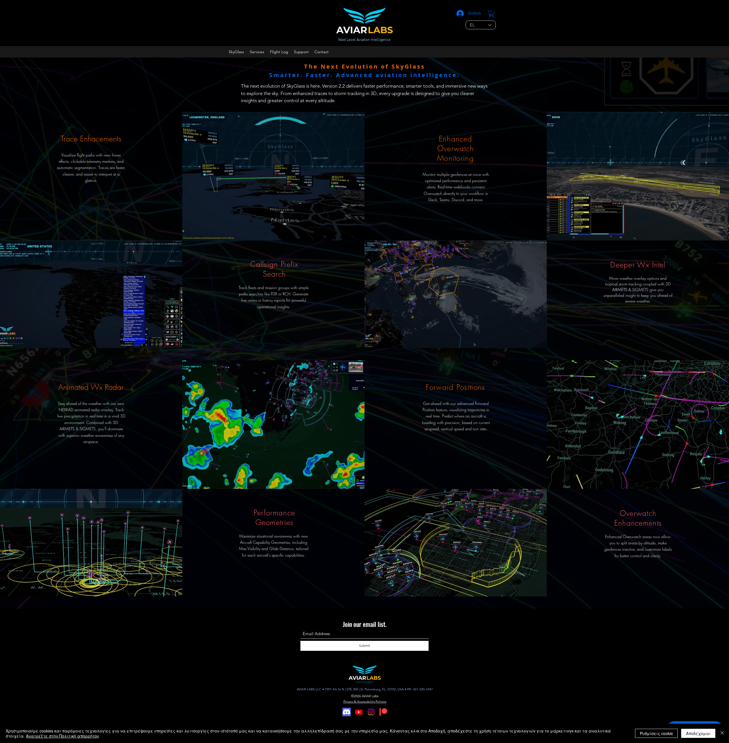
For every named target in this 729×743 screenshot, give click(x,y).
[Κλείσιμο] (722, 733)
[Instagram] (371, 712)
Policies (381, 701)
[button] (492, 13)
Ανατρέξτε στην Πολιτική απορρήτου (62, 736)
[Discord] (346, 712)
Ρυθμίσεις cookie (656, 733)
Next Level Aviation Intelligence (364, 40)
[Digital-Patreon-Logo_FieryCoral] (383, 712)
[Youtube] (359, 712)
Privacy (348, 701)
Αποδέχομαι (698, 733)
